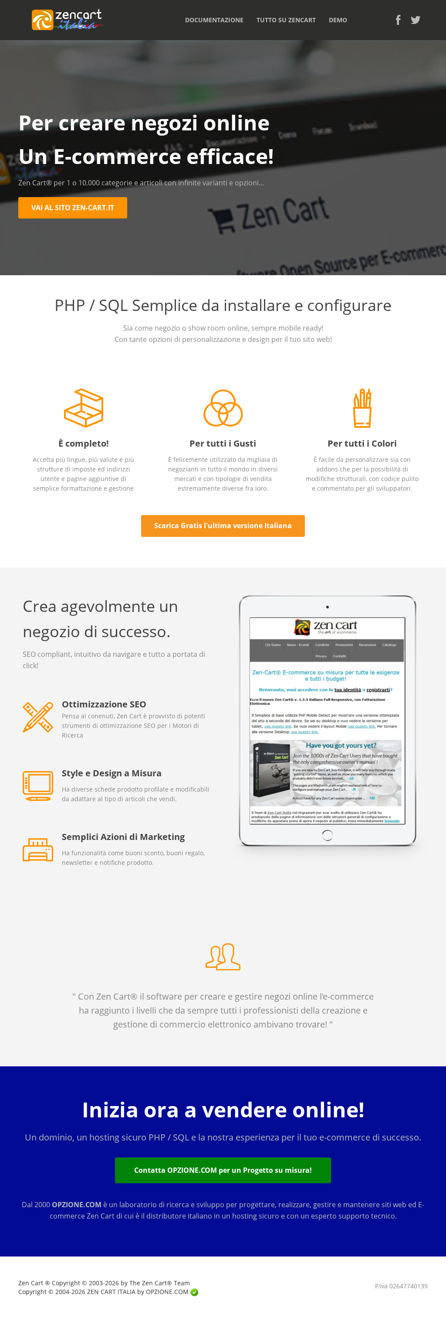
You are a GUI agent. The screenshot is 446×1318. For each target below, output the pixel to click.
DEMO (338, 20)
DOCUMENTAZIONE (214, 20)
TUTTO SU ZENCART (286, 20)
